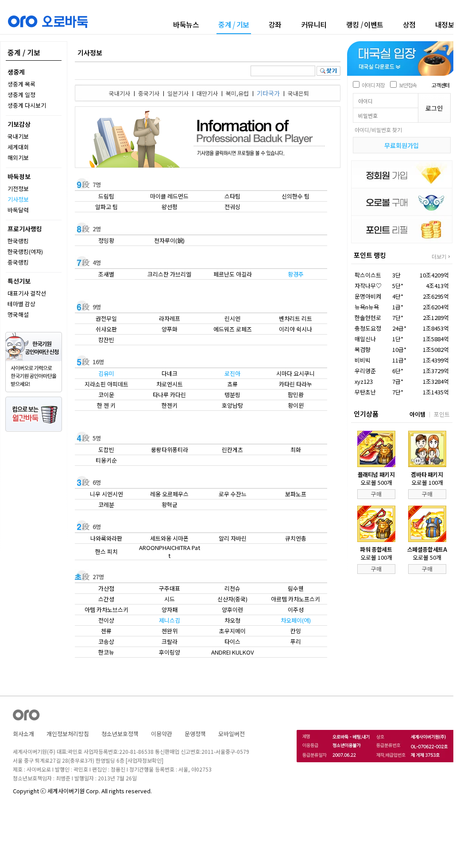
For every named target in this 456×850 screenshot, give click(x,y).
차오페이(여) (296, 620)
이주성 (296, 609)
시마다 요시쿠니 (295, 373)
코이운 (106, 394)
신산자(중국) (232, 599)
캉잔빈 (106, 339)
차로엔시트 (169, 384)
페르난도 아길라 (232, 274)
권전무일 (106, 318)
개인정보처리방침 (67, 733)
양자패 (170, 609)
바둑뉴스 (186, 24)
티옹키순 (106, 460)
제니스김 (169, 620)
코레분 (106, 504)
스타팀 (232, 196)
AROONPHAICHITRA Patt (169, 551)
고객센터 (440, 85)
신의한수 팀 (295, 196)
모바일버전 (231, 733)
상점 (409, 24)
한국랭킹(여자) (25, 251)
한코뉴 (106, 652)
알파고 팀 (106, 207)
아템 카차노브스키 (106, 609)
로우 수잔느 (233, 494)
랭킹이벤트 (364, 24)
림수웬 (296, 588)
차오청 (232, 620)
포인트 (442, 414)
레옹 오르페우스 (169, 494)
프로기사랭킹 (25, 228)
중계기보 (233, 25)
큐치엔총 (295, 538)
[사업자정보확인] (144, 760)
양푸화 (170, 329)
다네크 (170, 373)
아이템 (417, 414)
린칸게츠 (232, 449)
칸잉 (295, 631)
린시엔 (232, 318)
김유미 (106, 373)
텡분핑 (232, 394)
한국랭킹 (18, 241)
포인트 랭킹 (370, 255)
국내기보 (18, 136)
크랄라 (170, 641)
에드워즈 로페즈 (232, 329)
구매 (376, 494)
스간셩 (106, 599)
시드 (169, 599)
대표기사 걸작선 (27, 293)
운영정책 (195, 733)
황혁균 (170, 504)
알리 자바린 (233, 538)
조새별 (106, 274)
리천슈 (232, 588)
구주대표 (169, 588)
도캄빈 (106, 449)
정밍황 (106, 240)
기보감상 (19, 124)
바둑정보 (19, 176)
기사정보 (18, 199)
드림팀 (106, 196)
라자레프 (169, 318)
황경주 (296, 274)
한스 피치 (106, 551)
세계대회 (18, 147)
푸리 (295, 641)
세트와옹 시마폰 (169, 538)
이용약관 (161, 733)
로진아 (232, 373)
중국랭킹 (18, 262)
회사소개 (23, 733)
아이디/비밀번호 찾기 (378, 129)
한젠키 (170, 405)
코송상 (106, 641)
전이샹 (106, 620)
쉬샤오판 (106, 329)
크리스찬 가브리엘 (169, 274)
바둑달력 (18, 210)
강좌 (275, 24)
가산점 (106, 588)
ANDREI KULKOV (232, 652)
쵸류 (232, 384)
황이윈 (296, 405)
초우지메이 (232, 631)
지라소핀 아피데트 (106, 384)
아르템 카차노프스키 (295, 599)
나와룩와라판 (106, 538)
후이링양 (169, 652)
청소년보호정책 (120, 733)
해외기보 (18, 157)
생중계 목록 (21, 84)
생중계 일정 (21, 94)
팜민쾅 (296, 394)
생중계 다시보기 (27, 105)
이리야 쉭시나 (295, 329)
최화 (295, 449)
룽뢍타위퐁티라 (169, 449)
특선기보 (19, 281)
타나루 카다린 (169, 394)
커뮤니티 (314, 24)
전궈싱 (232, 207)
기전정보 (18, 188)
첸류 (106, 631)
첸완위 (170, 631)
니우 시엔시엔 (106, 494)
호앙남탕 (232, 405)
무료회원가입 (401, 145)
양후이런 (232, 609)
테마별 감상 (21, 304)
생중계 (16, 71)
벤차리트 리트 (295, 318)
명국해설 (18, 314)
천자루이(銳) (169, 240)
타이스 (232, 641)
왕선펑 (170, 207)
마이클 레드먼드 (169, 196)
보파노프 (295, 494)
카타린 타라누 (295, 384)
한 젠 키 (106, 405)
